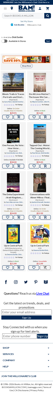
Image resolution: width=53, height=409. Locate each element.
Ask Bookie (19, 25)
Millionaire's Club (34, 25)
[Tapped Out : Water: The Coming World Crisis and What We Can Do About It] (40, 133)
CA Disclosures (22, 390)
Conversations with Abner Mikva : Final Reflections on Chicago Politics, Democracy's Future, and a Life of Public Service (39, 196)
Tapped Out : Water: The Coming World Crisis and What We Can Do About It (39, 147)
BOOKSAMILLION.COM (14, 387)
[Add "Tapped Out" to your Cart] (45, 166)
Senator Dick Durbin (43, 203)
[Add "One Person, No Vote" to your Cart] (19, 166)
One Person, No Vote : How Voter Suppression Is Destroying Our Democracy (13, 147)
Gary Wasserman (12, 202)
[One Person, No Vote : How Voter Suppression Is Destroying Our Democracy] (13, 133)
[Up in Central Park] (13, 234)
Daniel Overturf (18, 102)
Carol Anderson (12, 153)
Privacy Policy (37, 390)
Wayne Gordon (37, 102)
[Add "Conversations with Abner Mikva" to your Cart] (45, 217)
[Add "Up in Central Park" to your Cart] (19, 267)
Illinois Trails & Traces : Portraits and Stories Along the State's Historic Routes (13, 96)
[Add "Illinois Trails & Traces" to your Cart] (19, 117)
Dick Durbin (45, 153)
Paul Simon (36, 153)
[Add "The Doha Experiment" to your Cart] (19, 217)
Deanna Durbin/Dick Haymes (41, 251)
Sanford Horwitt (37, 202)
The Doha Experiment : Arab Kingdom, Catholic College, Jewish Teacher (13, 196)
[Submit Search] (47, 15)
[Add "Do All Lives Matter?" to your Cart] (45, 117)
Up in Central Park (13, 245)
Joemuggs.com (34, 387)
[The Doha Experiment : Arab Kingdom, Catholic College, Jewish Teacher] (13, 183)
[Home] (26, 8)
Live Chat (42, 293)
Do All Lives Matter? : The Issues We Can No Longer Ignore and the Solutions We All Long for (40, 96)
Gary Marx (8, 102)
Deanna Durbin (12, 254)
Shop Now (26, 66)
